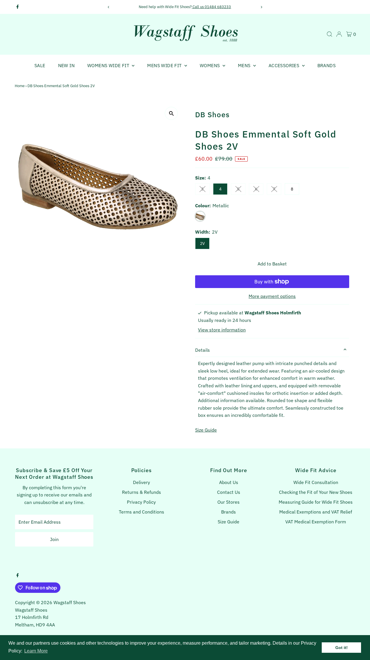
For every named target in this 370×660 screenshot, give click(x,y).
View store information (222, 329)
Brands (326, 65)
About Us (228, 482)
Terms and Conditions (141, 512)
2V (202, 243)
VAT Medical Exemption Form (315, 522)
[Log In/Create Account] (339, 34)
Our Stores (228, 502)
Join (54, 539)
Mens (245, 65)
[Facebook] (17, 7)
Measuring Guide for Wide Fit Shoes (316, 502)
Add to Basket (272, 264)
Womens (210, 65)
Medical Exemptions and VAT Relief (315, 512)
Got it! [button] (341, 647)
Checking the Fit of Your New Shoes (315, 492)
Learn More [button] (36, 650)
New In (66, 65)
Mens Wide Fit (165, 65)
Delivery (141, 482)
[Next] (261, 7)
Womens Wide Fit (108, 65)
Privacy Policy (141, 502)
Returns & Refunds (141, 492)
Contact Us (228, 492)
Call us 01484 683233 (211, 6)
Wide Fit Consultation (315, 482)
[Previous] (108, 7)
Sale (39, 65)
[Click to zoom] (171, 113)
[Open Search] (329, 34)
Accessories (285, 65)
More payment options (272, 296)
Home (20, 85)
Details (202, 350)
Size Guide (206, 430)
